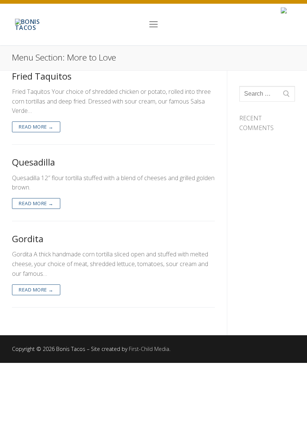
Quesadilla (33, 162)
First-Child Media (149, 348)
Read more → (36, 126)
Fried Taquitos (42, 76)
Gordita (27, 238)
